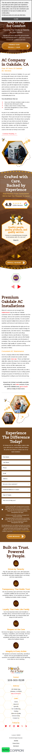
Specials (16, 706)
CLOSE (16, 19)
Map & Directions (16, 693)
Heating (16, 711)
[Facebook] (10, 726)
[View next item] (19, 256)
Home (16, 701)
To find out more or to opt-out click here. (14, 15)
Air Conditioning (16, 708)
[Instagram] (14, 726)
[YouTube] (18, 726)
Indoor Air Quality (16, 713)
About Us (16, 704)
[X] (22, 726)
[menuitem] (16, 740)
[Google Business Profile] (6, 726)
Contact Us (16, 718)
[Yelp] (26, 726)
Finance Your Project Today (14, 46)
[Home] (16, 669)
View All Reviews (14, 262)
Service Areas (16, 715)
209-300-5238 (16, 680)
